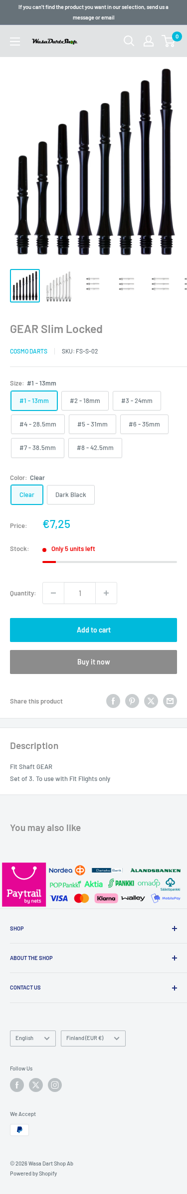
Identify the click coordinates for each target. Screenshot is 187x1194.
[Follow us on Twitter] (36, 1085)
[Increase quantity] (106, 593)
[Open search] (129, 41)
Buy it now (93, 662)
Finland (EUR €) (84, 1037)
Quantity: (23, 593)
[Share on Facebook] (113, 701)
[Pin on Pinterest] (132, 701)
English (24, 1037)
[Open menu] (15, 42)
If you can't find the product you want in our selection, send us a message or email (93, 12)
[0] (169, 41)
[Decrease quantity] (53, 593)
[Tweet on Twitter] (151, 701)
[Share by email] (170, 701)
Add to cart (94, 630)
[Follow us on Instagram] (55, 1085)
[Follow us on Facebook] (17, 1085)
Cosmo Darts (28, 351)
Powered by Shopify (33, 1173)
